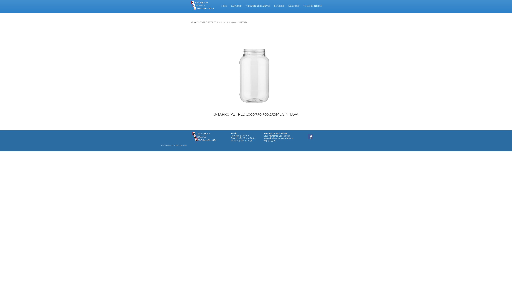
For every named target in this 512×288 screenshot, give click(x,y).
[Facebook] (310, 136)
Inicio (193, 22)
